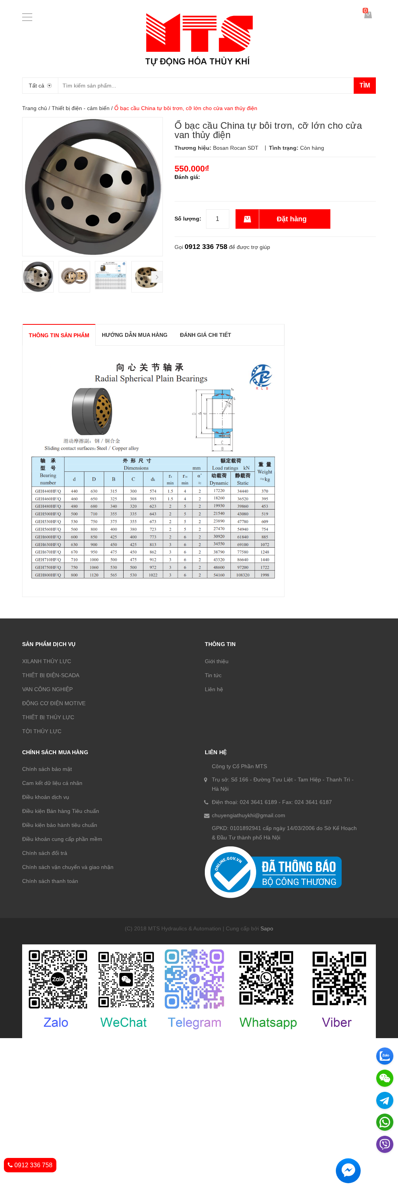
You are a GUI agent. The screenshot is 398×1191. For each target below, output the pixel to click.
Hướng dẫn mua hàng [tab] (135, 335)
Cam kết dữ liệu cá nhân (52, 783)
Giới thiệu (217, 661)
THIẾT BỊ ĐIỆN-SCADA (50, 675)
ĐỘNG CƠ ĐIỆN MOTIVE (54, 703)
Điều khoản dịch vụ (45, 797)
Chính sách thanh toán (50, 881)
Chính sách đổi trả (44, 853)
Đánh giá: (187, 177)
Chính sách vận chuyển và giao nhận (67, 867)
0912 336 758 (206, 246)
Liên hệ (214, 689)
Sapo (266, 928)
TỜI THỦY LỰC (41, 731)
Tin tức (213, 675)
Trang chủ (34, 108)
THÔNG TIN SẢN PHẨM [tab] (59, 335)
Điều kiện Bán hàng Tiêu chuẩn (60, 811)
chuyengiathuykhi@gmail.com (248, 815)
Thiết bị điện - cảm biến (81, 108)
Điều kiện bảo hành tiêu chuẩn (59, 825)
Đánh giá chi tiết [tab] (205, 335)
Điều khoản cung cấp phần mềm (62, 839)
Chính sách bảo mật (47, 769)
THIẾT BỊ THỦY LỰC (48, 717)
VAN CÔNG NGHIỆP (47, 689)
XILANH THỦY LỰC (46, 661)
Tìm (365, 85)
